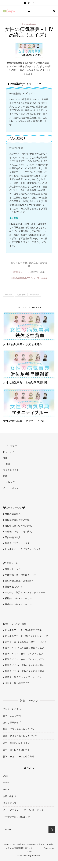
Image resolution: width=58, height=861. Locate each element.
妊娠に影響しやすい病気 (16, 519)
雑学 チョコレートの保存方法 (18, 756)
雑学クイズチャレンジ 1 (16, 543)
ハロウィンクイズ (12, 708)
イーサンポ (11, 445)
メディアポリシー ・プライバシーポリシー (24, 809)
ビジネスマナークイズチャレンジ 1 (22, 549)
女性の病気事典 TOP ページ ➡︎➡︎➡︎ (29, 278)
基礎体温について (13, 586)
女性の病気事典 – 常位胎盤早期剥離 (25, 382)
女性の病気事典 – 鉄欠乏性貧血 (22, 344)
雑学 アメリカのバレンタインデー (21, 735)
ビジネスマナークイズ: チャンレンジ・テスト (27, 635)
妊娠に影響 (21, 294)
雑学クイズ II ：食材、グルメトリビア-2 (25, 659)
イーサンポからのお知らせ (16, 816)
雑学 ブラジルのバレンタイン (18, 729)
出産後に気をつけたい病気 (18, 531)
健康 (5, 457)
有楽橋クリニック (22, 272)
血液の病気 (34, 294)
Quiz (5, 775)
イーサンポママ (11, 488)
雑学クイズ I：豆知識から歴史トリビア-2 (25, 647)
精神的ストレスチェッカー (18, 598)
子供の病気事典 (12, 537)
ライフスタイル (11, 469)
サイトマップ (9, 803)
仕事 (7, 463)
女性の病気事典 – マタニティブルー (25, 421)
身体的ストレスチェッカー (18, 604)
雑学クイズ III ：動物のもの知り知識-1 (24, 665)
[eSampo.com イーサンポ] (9, 11)
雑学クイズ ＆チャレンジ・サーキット (23, 676)
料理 (5, 475)
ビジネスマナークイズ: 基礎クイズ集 (23, 629)
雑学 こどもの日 (12, 715)
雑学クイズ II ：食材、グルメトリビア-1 (25, 653)
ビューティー (9, 451)
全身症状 (8, 294)
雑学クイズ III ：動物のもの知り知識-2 (24, 671)
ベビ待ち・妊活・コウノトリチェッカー (24, 592)
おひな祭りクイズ (12, 722)
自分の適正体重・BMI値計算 (19, 580)
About (6, 789)
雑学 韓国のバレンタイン (16, 742)
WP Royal (36, 855)
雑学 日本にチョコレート (16, 749)
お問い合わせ (9, 796)
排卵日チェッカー (13, 568)
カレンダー (11, 481)
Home (6, 782)
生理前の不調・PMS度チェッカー (21, 574)
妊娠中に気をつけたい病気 (18, 525)
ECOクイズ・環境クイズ (16, 682)
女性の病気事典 (29, 24)
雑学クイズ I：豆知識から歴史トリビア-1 (25, 641)
